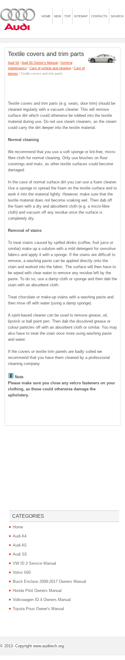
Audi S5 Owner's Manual (40, 62)
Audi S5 (13, 62)
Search (117, 16)
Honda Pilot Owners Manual (37, 590)
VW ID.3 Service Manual (34, 563)
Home (46, 16)
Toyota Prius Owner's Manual (38, 608)
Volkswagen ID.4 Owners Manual (42, 599)
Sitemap (81, 16)
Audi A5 (19, 545)
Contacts (99, 16)
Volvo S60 (22, 572)
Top (67, 16)
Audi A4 (19, 536)
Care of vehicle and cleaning (50, 68)
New (57, 16)
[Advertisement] (66, 86)
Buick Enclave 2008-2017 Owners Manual (49, 581)
